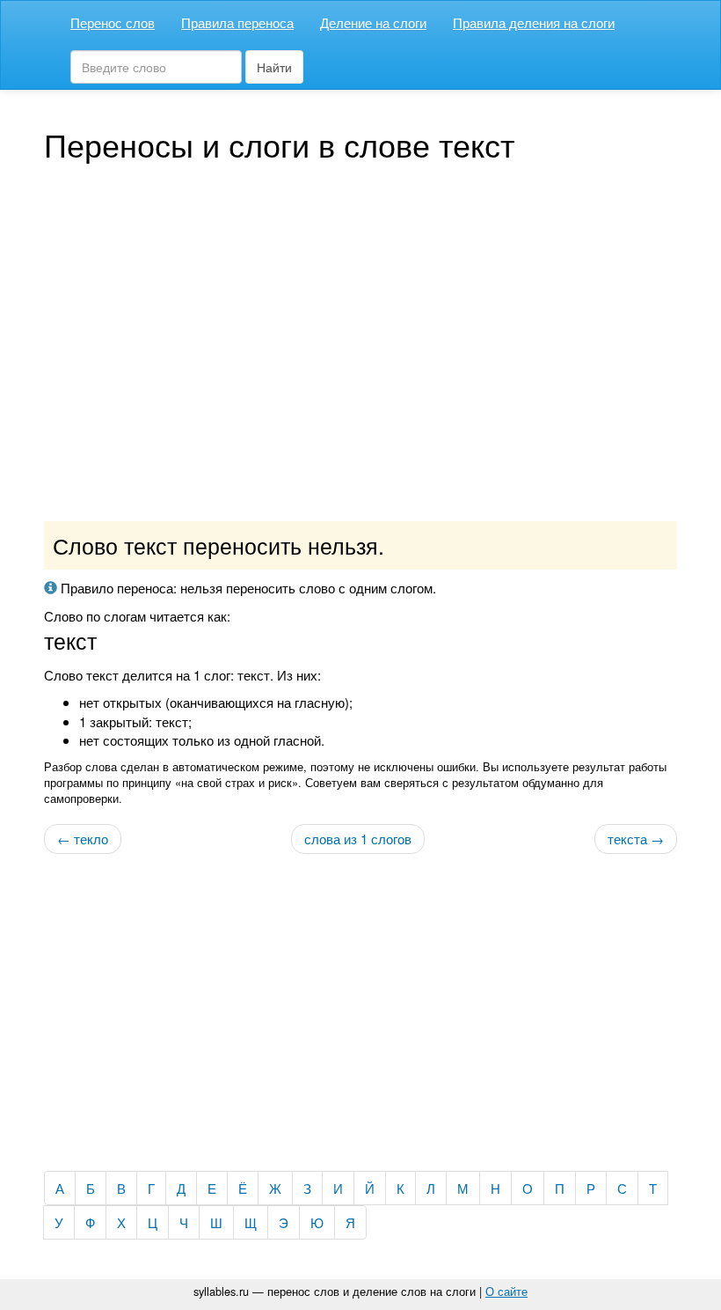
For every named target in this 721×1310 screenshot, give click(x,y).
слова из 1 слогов (357, 838)
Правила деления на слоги (534, 22)
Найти (274, 67)
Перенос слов (112, 22)
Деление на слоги (373, 22)
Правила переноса (237, 22)
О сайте (506, 1291)
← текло (82, 838)
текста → (636, 838)
